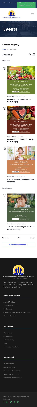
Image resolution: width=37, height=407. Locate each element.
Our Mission (7, 333)
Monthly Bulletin (9, 316)
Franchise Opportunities (12, 378)
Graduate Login (29, 3)
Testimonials (8, 309)
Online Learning (9, 367)
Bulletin (5, 3)
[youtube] (14, 402)
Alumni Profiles (9, 302)
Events (11, 3)
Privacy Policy (8, 340)
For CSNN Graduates (11, 374)
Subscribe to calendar (17, 245)
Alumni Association (10, 305)
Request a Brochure (11, 347)
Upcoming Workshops (12, 371)
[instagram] (18, 402)
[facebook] (4, 402)
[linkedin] (7, 402)
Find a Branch (8, 364)
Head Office (19, 3)
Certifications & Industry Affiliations (17, 312)
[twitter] (11, 402)
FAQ (5, 343)
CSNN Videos (8, 336)
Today (18, 237)
